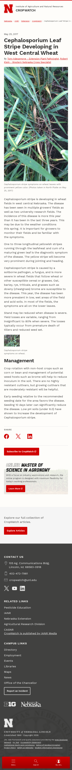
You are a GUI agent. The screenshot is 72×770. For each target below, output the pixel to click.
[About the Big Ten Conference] (10, 704)
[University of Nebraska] (31, 704)
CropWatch (26, 10)
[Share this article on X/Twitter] (18, 436)
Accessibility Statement (30, 742)
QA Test (16, 742)
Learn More (14, 488)
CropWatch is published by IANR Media (30, 633)
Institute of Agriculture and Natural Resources (39, 6)
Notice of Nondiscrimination (48, 745)
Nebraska (8, 21)
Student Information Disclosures (48, 748)
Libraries (10, 666)
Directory (10, 649)
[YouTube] (14, 588)
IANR (17, 21)
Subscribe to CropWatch (20, 451)
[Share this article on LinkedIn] (29, 436)
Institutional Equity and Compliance (19, 745)
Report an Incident (17, 691)
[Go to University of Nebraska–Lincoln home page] (8, 8)
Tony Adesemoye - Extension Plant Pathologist (33, 58)
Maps (7, 671)
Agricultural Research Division (24, 624)
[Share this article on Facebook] (6, 436)
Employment (12, 655)
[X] (6, 588)
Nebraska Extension (17, 618)
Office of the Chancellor (20, 683)
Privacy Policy (10, 748)
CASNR (9, 629)
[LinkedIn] (22, 588)
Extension (25, 21)
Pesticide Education (17, 607)
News (7, 677)
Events (8, 660)
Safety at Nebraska (25, 748)
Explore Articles (16, 530)
